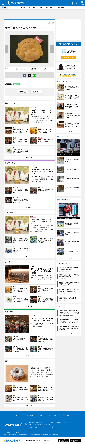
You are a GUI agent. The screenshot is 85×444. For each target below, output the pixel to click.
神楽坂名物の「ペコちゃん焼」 (39, 69)
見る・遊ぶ (32, 7)
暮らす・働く (50, 7)
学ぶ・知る (61, 7)
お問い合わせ (50, 424)
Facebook (72, 3)
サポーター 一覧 (68, 57)
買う (40, 7)
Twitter (76, 3)
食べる (23, 7)
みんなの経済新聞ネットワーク (12, 440)
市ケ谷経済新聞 (15, 3)
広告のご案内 (33, 427)
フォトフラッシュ (10, 23)
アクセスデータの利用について (37, 424)
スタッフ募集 (50, 427)
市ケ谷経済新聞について (36, 422)
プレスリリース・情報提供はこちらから (57, 422)
